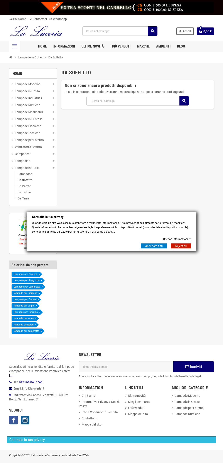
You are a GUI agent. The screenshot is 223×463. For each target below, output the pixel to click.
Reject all (181, 246)
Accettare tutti (154, 246)
